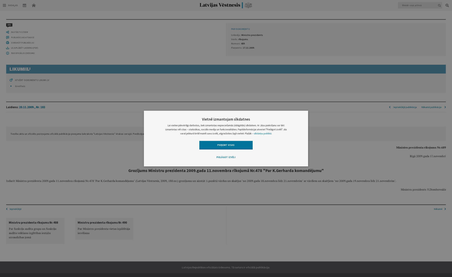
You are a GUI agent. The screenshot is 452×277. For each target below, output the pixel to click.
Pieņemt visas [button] (226, 145)
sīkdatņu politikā (262, 133)
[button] (226, 157)
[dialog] (226, 138)
